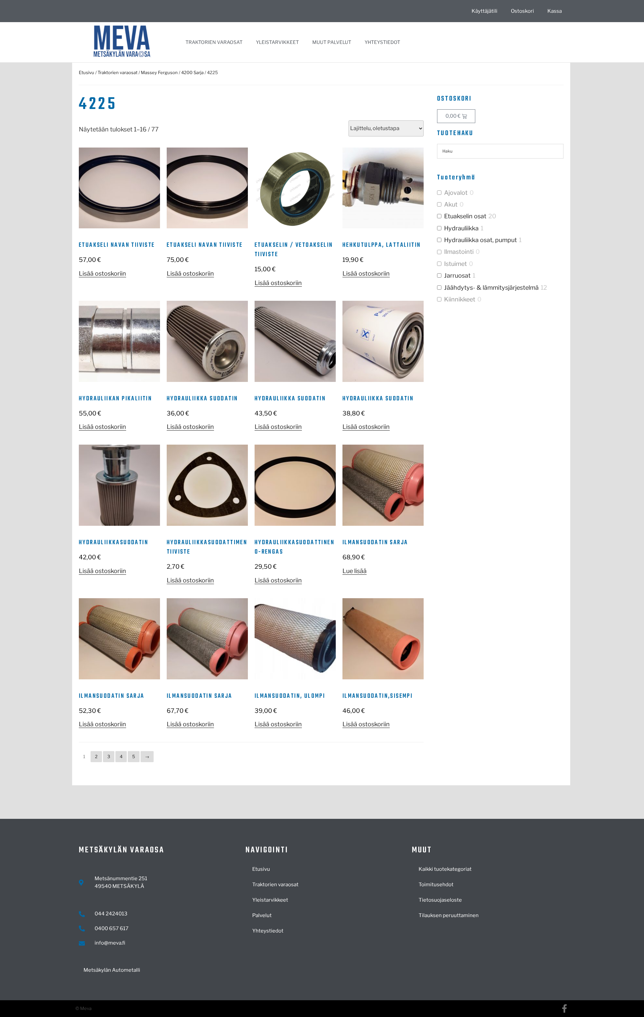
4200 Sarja (192, 72)
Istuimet (455, 263)
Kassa (554, 11)
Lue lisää (354, 570)
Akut (451, 204)
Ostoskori (522, 11)
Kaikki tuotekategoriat (445, 869)
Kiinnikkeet (459, 299)
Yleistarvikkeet (277, 42)
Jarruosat (457, 275)
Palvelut (262, 915)
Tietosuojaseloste (440, 900)
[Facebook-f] (564, 1008)
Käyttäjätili (484, 11)
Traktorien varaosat (214, 42)
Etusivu (86, 72)
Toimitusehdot (436, 885)
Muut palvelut (331, 42)
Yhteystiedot (382, 42)
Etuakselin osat (465, 216)
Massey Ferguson (159, 72)
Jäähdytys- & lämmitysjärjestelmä (491, 287)
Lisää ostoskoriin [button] (102, 273)
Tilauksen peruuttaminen (449, 915)
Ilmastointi (459, 251)
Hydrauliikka (461, 228)
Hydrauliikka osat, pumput (480, 239)
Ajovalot (456, 192)
